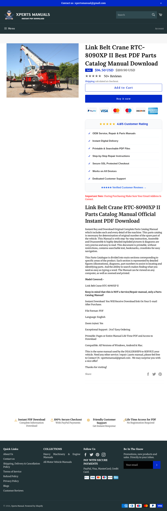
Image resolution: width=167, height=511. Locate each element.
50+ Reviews (113, 76)
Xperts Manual (17, 506)
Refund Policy (10, 476)
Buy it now (123, 98)
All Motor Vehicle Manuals (57, 462)
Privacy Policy (11, 481)
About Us (8, 454)
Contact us (9, 458)
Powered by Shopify (34, 506)
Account (159, 28)
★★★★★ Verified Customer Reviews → (123, 187)
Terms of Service (12, 471)
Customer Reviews (13, 490)
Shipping (90, 81)
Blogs (6, 485)
